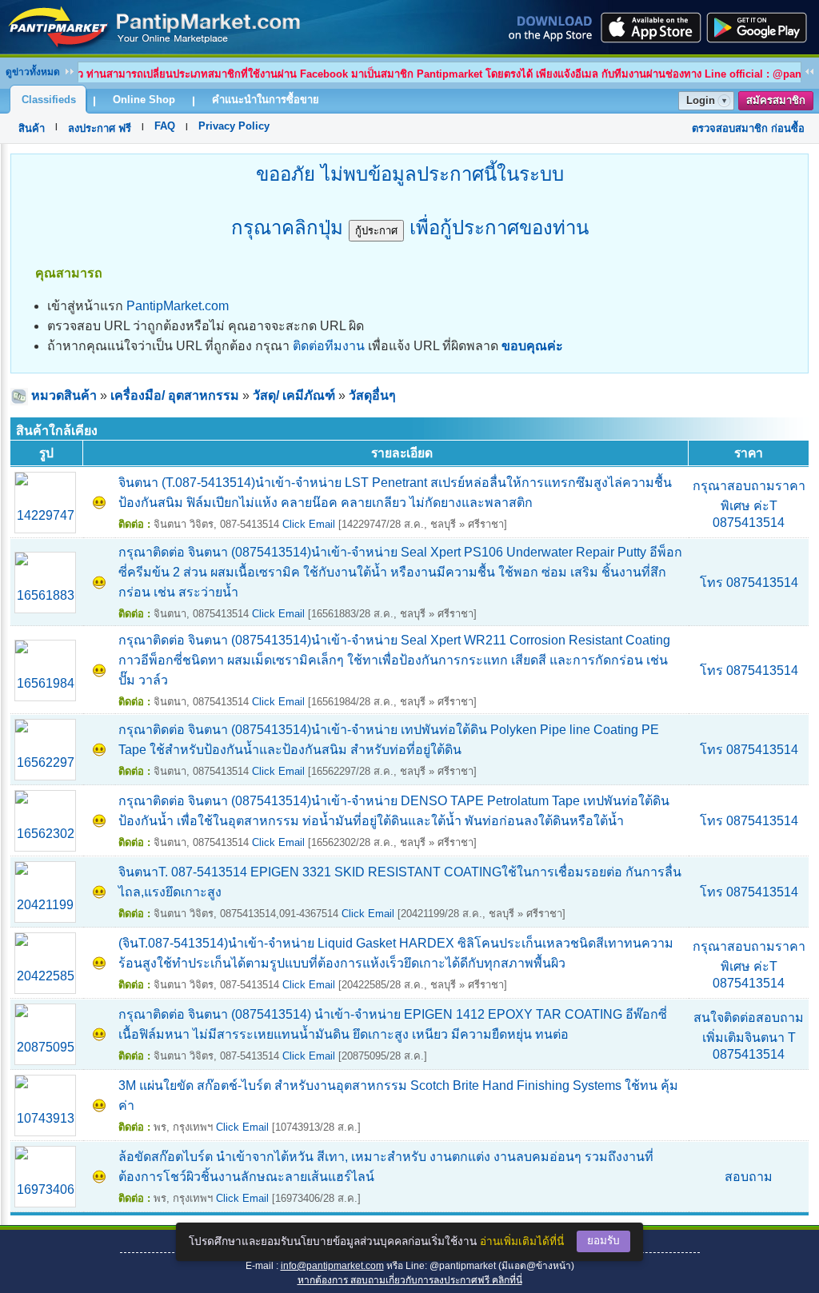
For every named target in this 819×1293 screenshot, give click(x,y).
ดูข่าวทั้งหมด (33, 72)
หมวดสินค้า (64, 395)
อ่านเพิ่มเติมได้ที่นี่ (522, 1241)
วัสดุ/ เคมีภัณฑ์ (294, 395)
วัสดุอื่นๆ (372, 395)
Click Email (308, 524)
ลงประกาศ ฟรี (99, 128)
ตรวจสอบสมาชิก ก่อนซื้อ (748, 128)
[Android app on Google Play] (761, 27)
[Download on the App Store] (649, 27)
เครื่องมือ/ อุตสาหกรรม (174, 395)
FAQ (164, 126)
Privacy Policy (234, 126)
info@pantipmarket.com (332, 1265)
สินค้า (31, 128)
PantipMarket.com (177, 306)
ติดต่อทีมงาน (329, 346)
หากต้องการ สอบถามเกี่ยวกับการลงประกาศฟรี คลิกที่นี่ (410, 1280)
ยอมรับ (603, 1241)
